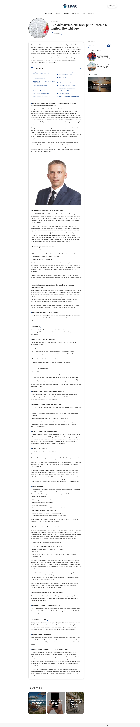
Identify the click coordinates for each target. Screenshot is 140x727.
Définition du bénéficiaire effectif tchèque (41, 76)
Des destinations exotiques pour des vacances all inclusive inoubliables (104, 66)
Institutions (36, 88)
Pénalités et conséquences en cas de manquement (69, 96)
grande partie (74, 237)
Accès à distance (62, 80)
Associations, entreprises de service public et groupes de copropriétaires (44, 82)
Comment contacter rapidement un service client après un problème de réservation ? (56, 702)
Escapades (57, 33)
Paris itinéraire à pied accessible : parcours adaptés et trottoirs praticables (75, 702)
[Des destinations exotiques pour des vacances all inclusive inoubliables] (91, 66)
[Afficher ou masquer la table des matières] (63, 68)
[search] (110, 6)
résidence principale (48, 546)
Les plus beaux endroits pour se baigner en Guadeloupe (99, 83)
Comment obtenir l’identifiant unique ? (67, 88)
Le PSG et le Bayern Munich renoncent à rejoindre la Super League (104, 56)
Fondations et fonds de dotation (39, 90)
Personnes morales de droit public (40, 85)
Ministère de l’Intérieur (39, 510)
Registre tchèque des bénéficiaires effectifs (41, 96)
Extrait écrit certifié (63, 77)
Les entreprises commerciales (39, 78)
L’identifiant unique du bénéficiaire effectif (67, 85)
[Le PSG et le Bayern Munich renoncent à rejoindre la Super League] (91, 56)
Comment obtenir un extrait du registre (67, 72)
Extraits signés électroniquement (65, 74)
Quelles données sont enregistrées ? (66, 82)
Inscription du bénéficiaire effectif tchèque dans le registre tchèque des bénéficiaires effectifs (43, 72)
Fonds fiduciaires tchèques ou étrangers (41, 93)
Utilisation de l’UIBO (64, 90)
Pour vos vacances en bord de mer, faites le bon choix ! (37, 702)
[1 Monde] (70, 6)
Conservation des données (64, 93)
